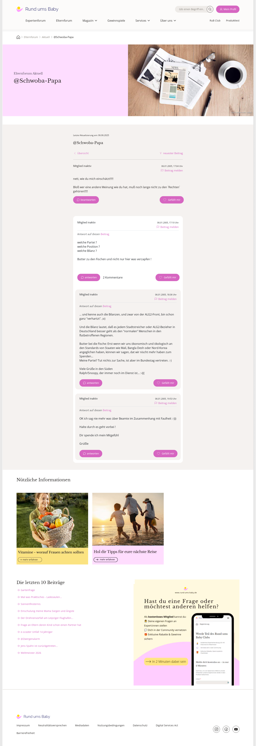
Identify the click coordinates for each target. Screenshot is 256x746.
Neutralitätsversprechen (52, 725)
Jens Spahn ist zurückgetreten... (39, 645)
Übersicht (83, 153)
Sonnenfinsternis (31, 604)
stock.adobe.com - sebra (241, 112)
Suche (210, 9)
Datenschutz (140, 725)
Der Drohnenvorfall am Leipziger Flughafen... (47, 618)
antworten (91, 277)
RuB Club (215, 20)
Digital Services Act (167, 725)
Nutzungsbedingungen (111, 725)
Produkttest (232, 20)
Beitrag (105, 234)
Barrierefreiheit (26, 733)
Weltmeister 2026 (31, 652)
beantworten (88, 199)
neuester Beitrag (173, 153)
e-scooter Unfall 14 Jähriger (37, 632)
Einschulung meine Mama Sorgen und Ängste (47, 611)
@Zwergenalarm (30, 638)
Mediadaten (82, 725)
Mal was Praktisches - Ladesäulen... (41, 597)
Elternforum (64, 20)
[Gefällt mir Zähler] (172, 200)
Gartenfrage (28, 590)
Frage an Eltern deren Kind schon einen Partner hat (51, 625)
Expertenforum (36, 20)
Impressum (23, 725)
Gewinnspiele (116, 20)
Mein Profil (230, 9)
